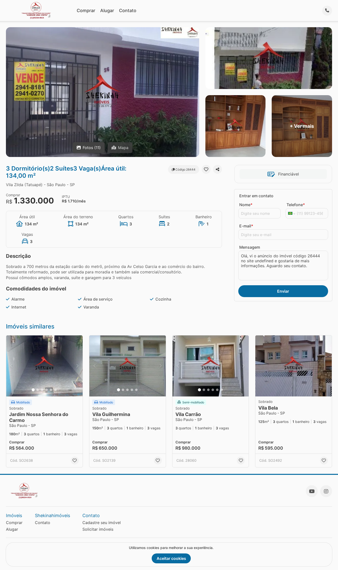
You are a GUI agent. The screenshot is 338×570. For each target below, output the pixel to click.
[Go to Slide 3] (42, 390)
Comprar (86, 10)
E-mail (246, 225)
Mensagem (249, 247)
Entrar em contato (256, 195)
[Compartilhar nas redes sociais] (217, 169)
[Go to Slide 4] (46, 390)
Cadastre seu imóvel (101, 522)
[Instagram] (326, 491)
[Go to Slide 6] (55, 390)
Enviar (283, 291)
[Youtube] (312, 491)
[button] (44, 365)
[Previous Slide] (11, 365)
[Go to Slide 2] (37, 390)
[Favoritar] (206, 169)
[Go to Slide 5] (51, 390)
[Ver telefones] (327, 11)
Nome (245, 204)
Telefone (296, 204)
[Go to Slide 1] (33, 389)
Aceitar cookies (171, 558)
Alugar (107, 10)
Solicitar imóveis (97, 529)
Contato (127, 10)
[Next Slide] (77, 365)
